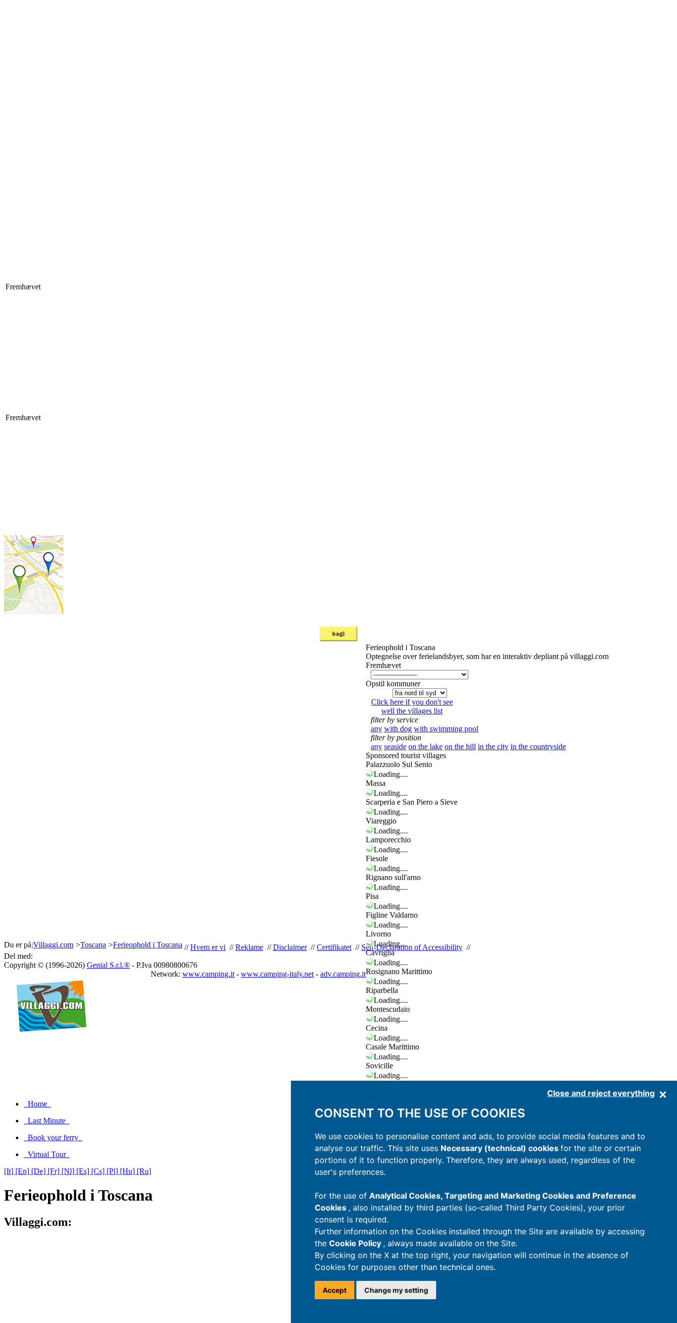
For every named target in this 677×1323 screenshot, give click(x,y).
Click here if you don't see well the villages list (412, 706)
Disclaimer (290, 947)
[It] (9, 1171)
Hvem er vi (208, 947)
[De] (39, 1171)
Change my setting (396, 1290)
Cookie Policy (356, 1243)
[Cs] (99, 1171)
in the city (493, 746)
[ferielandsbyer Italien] (47, 1042)
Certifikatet (334, 947)
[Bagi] (338, 638)
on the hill (460, 746)
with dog (398, 728)
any (376, 728)
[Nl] (68, 1171)
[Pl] (113, 1171)
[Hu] (128, 1171)
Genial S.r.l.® (108, 965)
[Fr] (54, 1171)
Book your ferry (53, 1137)
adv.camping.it (343, 974)
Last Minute (46, 1120)
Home (37, 1104)
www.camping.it (208, 974)
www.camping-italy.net (277, 974)
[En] (23, 1171)
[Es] (83, 1171)
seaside (395, 746)
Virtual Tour (47, 1154)
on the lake (425, 746)
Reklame (249, 947)
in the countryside (538, 746)
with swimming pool (446, 728)
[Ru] (144, 1171)
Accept (334, 1290)
